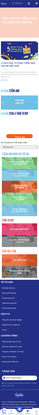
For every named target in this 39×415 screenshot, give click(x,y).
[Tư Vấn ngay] (19, 411)
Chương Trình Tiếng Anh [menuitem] (10, 362)
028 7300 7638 (9, 386)
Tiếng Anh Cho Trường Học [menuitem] (11, 325)
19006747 (19, 3)
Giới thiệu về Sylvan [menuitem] (8, 288)
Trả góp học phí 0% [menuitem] (8, 298)
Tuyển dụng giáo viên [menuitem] (9, 308)
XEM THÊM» (4, 80)
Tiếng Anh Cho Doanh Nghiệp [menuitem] (12, 320)
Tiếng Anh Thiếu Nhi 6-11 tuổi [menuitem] (12, 347)
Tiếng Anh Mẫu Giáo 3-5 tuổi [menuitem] (11, 342)
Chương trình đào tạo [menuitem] (9, 293)
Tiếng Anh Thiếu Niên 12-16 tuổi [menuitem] (12, 352)
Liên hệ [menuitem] (4, 330)
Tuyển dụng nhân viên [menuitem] (9, 303)
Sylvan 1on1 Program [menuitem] (9, 357)
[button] (37, 3)
